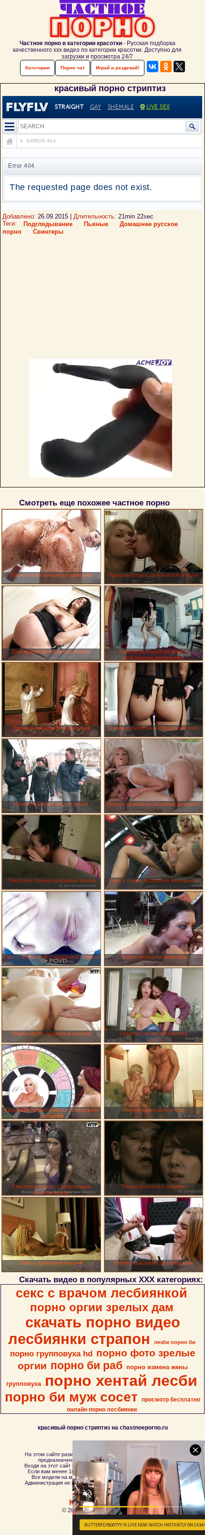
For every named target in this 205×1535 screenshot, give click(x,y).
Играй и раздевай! (117, 67)
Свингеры (48, 231)
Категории (37, 67)
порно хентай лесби (121, 1380)
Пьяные (96, 224)
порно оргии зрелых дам (102, 1307)
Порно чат (73, 67)
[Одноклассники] (166, 66)
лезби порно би (174, 1342)
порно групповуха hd (51, 1353)
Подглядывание (47, 224)
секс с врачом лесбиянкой (101, 1293)
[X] (179, 66)
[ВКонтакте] (152, 66)
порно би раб (87, 1365)
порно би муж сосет (71, 1397)
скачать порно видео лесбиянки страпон (94, 1330)
